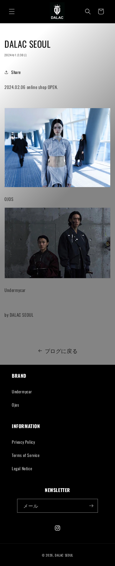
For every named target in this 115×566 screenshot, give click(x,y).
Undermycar (22, 391)
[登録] (91, 506)
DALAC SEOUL (64, 555)
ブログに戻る (61, 350)
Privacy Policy (23, 442)
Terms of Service (26, 455)
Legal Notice (22, 468)
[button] (11, 11)
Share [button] (16, 72)
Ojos (15, 405)
